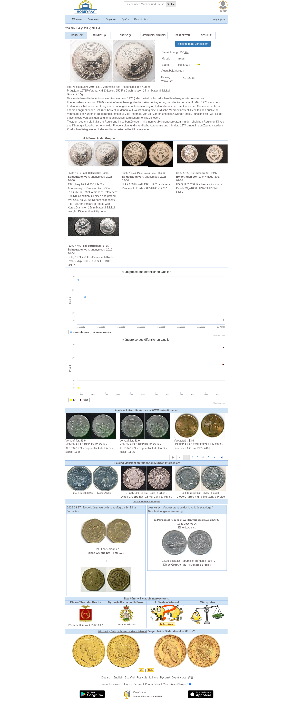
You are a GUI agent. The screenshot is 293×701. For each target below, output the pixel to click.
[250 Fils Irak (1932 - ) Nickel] (93, 153)
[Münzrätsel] (167, 613)
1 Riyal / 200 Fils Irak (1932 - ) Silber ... (146, 493)
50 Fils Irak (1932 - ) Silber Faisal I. (201, 493)
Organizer (111, 19)
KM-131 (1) (189, 77)
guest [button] (223, 10)
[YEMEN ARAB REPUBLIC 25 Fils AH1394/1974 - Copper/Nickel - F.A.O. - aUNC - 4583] (90, 425)
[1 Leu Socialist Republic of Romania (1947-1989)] (187, 542)
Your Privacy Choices (174, 684)
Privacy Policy (152, 684)
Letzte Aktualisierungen (146, 501)
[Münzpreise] (207, 614)
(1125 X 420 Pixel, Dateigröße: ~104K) (197, 173)
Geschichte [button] (140, 19)
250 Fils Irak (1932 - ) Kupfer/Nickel (92, 493)
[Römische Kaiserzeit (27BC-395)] (85, 613)
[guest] (223, 4)
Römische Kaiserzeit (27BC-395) (85, 625)
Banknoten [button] (93, 19)
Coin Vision (140, 692)
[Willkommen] (85, 6)
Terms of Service (133, 684)
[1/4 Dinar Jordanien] (106, 530)
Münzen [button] (76, 19)
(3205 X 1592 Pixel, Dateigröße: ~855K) (143, 173)
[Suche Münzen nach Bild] (127, 694)
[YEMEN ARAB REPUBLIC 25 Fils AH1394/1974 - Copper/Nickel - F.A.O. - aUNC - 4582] (145, 425)
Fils (186, 52)
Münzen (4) (99, 35)
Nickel (181, 58)
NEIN (150, 670)
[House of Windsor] (126, 613)
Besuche (206, 35)
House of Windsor (126, 624)
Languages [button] (217, 19)
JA (141, 670)
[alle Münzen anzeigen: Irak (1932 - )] (199, 65)
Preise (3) (125, 35)
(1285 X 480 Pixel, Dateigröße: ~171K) (88, 245)
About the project (111, 684)
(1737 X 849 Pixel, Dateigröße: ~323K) (88, 173)
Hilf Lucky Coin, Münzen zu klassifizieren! (122, 631)
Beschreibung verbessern (193, 43)
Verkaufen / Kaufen (154, 35)
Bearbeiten (182, 35)
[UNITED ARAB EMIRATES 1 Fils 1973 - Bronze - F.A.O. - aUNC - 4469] (199, 425)
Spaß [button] (124, 19)
